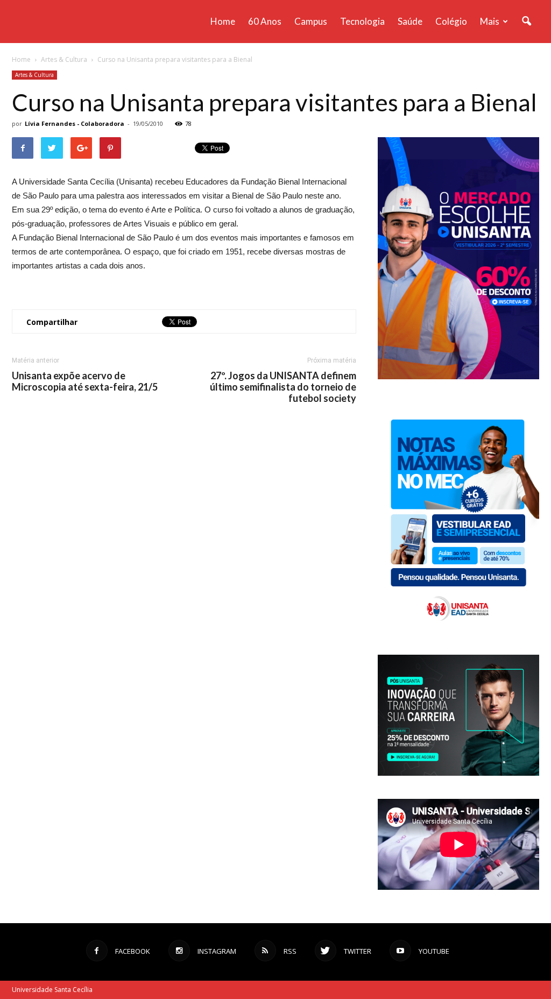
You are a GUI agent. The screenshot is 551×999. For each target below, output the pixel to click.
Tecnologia (362, 21)
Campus (310, 21)
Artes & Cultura (34, 75)
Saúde (410, 21)
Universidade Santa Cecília (52, 989)
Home (222, 21)
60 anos (264, 21)
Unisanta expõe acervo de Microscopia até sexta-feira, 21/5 (85, 381)
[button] (526, 21)
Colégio (451, 21)
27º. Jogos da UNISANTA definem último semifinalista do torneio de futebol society (283, 387)
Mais (489, 21)
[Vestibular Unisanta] (458, 376)
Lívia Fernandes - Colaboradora (74, 123)
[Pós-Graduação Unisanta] (458, 772)
